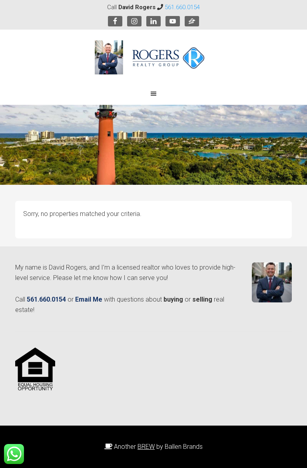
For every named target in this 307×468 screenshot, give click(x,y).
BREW (146, 446)
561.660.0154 (182, 7)
